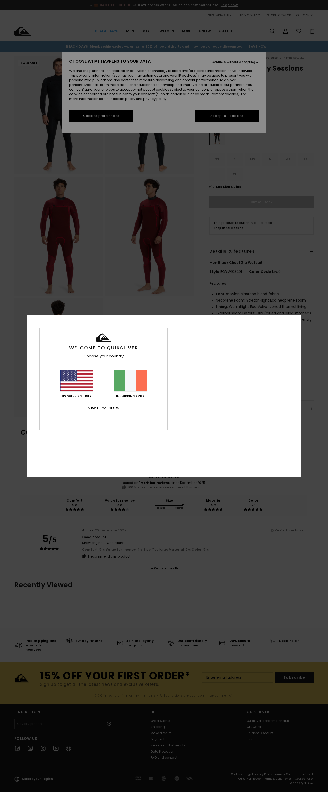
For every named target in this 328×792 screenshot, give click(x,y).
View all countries (103, 408)
